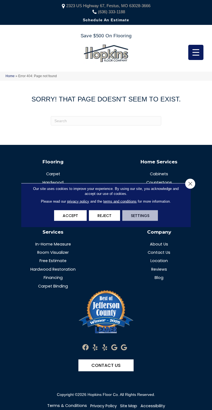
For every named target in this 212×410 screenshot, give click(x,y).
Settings (140, 215)
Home (10, 76)
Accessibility (153, 406)
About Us (159, 244)
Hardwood (53, 182)
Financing (53, 277)
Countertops (159, 182)
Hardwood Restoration (53, 269)
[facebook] (85, 347)
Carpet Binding (53, 286)
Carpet (53, 174)
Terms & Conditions (67, 405)
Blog (159, 277)
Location (159, 260)
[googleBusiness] (114, 347)
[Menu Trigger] (195, 52)
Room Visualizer (53, 252)
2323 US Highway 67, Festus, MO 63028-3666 (108, 5)
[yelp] (95, 347)
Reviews (159, 269)
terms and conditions (120, 201)
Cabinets (159, 174)
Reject (104, 215)
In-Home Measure (53, 244)
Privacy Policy (103, 406)
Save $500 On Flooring (106, 35)
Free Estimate (53, 260)
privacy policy (78, 201)
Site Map (128, 406)
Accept (70, 215)
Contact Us (159, 252)
